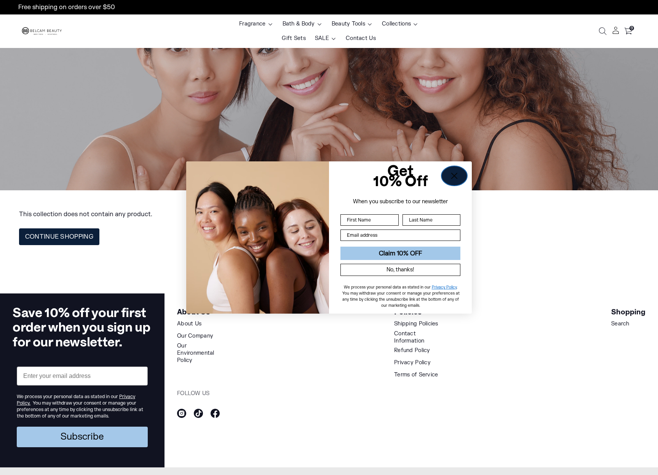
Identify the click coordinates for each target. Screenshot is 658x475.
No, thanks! (400, 270)
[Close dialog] (454, 176)
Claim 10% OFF (400, 253)
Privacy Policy (444, 287)
